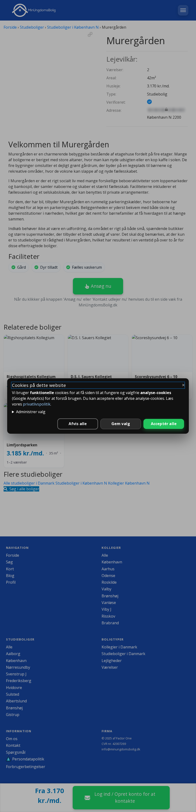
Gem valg (120, 423)
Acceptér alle (164, 423)
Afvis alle (78, 423)
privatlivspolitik (36, 404)
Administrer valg (30, 411)
